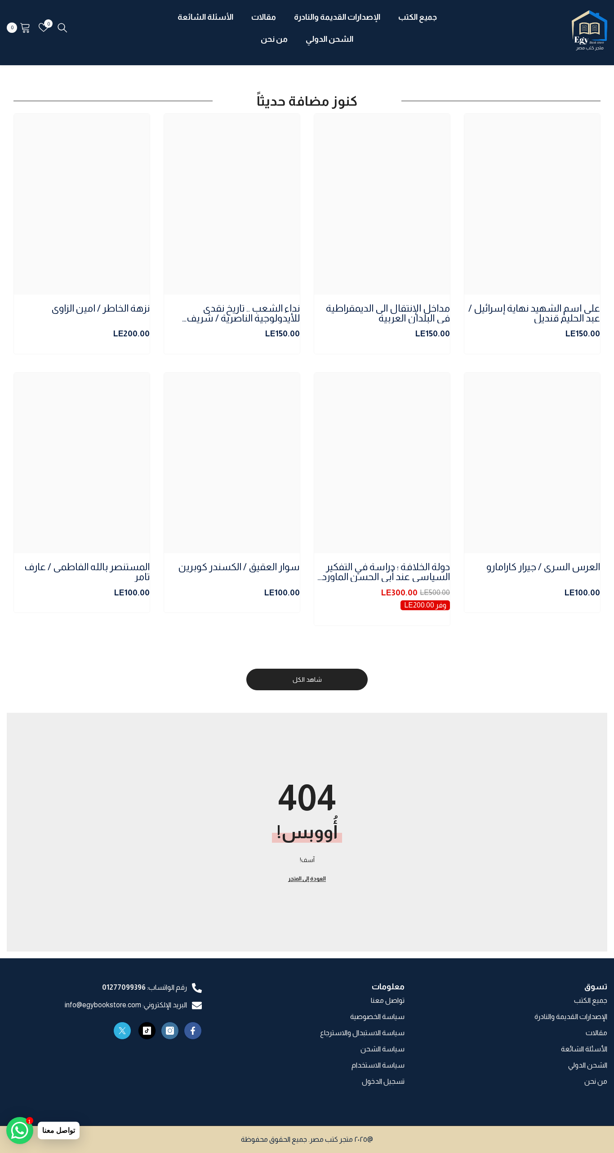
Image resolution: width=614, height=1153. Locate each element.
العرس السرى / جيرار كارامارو (543, 567)
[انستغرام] (170, 1031)
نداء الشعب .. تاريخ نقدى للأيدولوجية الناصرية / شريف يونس (243, 313)
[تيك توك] (147, 1031)
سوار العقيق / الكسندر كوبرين (239, 567)
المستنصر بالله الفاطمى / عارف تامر (87, 572)
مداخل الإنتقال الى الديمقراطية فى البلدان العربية (388, 313)
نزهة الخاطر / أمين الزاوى (100, 309)
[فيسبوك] (193, 1031)
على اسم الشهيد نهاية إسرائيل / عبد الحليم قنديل (534, 313)
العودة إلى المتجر (307, 879)
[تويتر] (122, 1031)
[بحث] (62, 27)
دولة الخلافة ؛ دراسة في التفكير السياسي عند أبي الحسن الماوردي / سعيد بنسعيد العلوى (382, 572)
